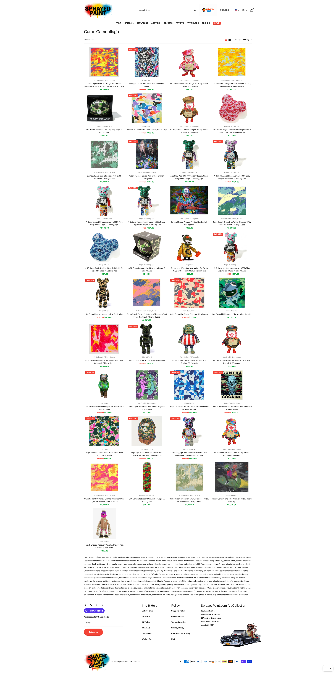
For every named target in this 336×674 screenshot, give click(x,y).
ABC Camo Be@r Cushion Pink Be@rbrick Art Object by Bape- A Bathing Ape (232, 131)
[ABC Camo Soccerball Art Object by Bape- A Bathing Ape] (147, 246)
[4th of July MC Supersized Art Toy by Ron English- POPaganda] (189, 339)
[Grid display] (226, 40)
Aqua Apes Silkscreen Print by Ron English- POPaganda (147, 408)
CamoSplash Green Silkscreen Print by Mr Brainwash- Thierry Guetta (104, 177)
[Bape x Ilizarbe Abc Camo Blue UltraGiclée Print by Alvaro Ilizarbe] (189, 385)
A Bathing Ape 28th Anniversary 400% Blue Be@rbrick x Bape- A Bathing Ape (189, 454)
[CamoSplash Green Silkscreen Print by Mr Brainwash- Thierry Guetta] (104, 154)
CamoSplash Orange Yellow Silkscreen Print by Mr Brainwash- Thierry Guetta (232, 85)
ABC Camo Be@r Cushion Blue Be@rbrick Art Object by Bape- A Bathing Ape (104, 269)
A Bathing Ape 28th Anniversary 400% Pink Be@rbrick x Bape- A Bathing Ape (232, 269)
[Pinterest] (91, 605)
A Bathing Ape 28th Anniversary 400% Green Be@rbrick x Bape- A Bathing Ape (146, 223)
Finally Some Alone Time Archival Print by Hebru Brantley (232, 500)
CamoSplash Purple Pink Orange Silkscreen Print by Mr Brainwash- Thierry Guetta (147, 315)
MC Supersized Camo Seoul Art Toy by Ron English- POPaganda (232, 454)
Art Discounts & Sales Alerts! (96, 617)
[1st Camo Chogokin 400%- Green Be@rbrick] (147, 339)
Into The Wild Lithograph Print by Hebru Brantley (231, 314)
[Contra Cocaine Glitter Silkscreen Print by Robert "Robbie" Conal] (232, 385)
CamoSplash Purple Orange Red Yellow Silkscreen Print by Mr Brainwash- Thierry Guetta (104, 85)
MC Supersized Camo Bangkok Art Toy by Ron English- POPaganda (189, 85)
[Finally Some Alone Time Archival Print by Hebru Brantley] (232, 477)
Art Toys (156, 23)
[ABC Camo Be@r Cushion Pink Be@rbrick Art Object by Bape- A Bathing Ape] (232, 108)
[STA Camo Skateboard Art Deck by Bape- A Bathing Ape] (147, 477)
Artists (180, 23)
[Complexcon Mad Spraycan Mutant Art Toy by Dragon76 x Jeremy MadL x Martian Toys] (189, 246)
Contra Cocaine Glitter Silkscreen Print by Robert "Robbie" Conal (232, 408)
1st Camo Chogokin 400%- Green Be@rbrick (146, 360)
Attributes (193, 23)
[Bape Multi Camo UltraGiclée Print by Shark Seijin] (147, 108)
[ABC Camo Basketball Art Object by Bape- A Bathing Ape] (104, 108)
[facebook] (97, 605)
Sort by (237, 40)
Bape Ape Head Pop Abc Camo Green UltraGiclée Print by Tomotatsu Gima (146, 454)
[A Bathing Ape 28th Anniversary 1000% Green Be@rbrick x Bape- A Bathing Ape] (189, 154)
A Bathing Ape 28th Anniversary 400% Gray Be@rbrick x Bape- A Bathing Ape (232, 177)
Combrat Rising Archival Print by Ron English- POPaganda (189, 223)
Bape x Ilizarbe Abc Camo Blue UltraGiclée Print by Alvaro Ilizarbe (189, 408)
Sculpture (142, 23)
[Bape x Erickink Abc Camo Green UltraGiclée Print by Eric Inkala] (104, 431)
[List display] (230, 40)
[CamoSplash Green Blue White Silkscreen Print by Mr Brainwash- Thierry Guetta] (232, 200)
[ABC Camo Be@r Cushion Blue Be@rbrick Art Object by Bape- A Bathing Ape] (104, 246)
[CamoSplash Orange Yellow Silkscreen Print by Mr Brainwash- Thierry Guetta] (232, 62)
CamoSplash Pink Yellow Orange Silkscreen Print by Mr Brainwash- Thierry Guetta (104, 500)
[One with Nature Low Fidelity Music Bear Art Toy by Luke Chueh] (104, 385)
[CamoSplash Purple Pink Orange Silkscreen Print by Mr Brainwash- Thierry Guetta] (147, 293)
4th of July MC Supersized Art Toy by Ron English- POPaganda (189, 361)
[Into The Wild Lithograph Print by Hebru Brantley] (232, 293)
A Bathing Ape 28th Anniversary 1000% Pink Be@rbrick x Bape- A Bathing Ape (104, 223)
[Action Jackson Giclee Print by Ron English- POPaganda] (147, 154)
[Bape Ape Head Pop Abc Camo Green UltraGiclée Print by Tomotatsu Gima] (147, 431)
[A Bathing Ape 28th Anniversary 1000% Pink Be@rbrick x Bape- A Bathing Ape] (104, 200)
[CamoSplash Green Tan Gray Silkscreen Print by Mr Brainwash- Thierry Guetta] (189, 477)
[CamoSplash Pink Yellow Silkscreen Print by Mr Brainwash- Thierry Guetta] (104, 339)
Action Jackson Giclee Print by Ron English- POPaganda (147, 177)
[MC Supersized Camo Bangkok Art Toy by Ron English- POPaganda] (189, 62)
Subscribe (93, 632)
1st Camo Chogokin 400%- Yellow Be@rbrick (104, 314)
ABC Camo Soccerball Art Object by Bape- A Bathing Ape (146, 269)
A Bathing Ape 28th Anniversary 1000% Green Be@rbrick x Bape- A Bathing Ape (189, 177)
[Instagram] (85, 605)
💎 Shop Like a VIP (316, 348)
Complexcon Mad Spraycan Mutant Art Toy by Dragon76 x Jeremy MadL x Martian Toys (189, 269)
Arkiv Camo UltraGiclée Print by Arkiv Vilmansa (189, 314)
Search (195, 10)
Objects (168, 23)
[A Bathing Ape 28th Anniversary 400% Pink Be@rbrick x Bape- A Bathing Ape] (232, 246)
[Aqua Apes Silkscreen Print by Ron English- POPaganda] (147, 385)
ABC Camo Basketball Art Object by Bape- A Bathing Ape (104, 131)
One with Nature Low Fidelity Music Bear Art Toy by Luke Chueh (104, 408)
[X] (102, 605)
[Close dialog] (333, 310)
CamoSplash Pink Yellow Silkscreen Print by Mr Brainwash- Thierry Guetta (104, 361)
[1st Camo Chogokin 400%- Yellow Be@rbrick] (104, 293)
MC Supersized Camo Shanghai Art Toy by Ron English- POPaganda (189, 131)
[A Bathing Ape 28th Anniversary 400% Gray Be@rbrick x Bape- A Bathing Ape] (232, 154)
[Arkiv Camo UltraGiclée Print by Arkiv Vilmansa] (189, 293)
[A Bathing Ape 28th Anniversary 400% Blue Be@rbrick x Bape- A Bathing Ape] (189, 431)
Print (118, 23)
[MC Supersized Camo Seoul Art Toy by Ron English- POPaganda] (232, 431)
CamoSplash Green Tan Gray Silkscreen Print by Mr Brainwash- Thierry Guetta (189, 500)
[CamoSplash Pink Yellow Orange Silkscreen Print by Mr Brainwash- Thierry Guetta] (104, 477)
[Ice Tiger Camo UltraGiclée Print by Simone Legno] (147, 62)
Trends (206, 23)
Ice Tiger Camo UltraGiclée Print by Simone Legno (146, 85)
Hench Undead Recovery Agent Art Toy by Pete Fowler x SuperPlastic (104, 546)
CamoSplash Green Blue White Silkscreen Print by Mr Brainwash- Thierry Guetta (231, 223)
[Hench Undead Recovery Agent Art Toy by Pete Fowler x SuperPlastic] (104, 523)
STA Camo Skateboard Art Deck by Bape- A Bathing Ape (147, 500)
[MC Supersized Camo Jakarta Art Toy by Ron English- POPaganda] (232, 339)
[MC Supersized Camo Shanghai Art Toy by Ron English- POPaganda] (189, 108)
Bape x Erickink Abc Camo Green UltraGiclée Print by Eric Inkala (104, 454)
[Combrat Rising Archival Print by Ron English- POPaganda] (189, 200)
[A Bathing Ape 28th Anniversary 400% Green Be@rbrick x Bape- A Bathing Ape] (147, 200)
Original (128, 23)
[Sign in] (244, 10)
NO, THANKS (316, 356)
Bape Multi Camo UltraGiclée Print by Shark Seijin (147, 130)
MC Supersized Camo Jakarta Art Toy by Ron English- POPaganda (231, 361)
